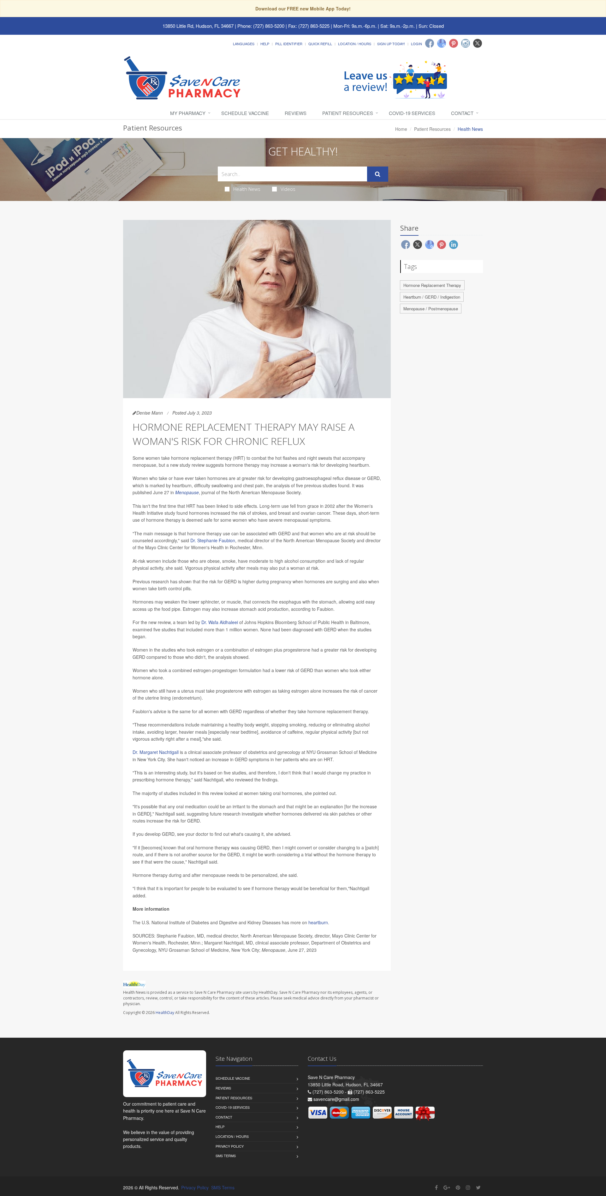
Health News (246, 189)
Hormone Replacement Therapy (432, 285)
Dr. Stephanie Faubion (212, 540)
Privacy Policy (230, 1146)
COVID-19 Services (412, 113)
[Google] (441, 43)
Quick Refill (320, 43)
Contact (462, 113)
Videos (288, 189)
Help (264, 43)
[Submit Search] (377, 174)
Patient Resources (347, 113)
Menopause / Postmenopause (430, 309)
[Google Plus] (446, 1187)
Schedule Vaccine (245, 113)
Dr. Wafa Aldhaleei (219, 622)
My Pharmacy (187, 113)
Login (416, 43)
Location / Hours (354, 43)
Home (401, 129)
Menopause (187, 492)
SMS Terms (226, 1155)
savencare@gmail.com (336, 1099)
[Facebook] (429, 43)
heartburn (318, 922)
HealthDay (165, 1012)
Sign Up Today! (391, 43)
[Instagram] (465, 43)
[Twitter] (477, 43)
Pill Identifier (288, 43)
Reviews (295, 113)
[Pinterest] (453, 43)
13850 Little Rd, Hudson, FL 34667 (198, 25)
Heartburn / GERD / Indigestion (431, 297)
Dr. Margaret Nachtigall (156, 752)
